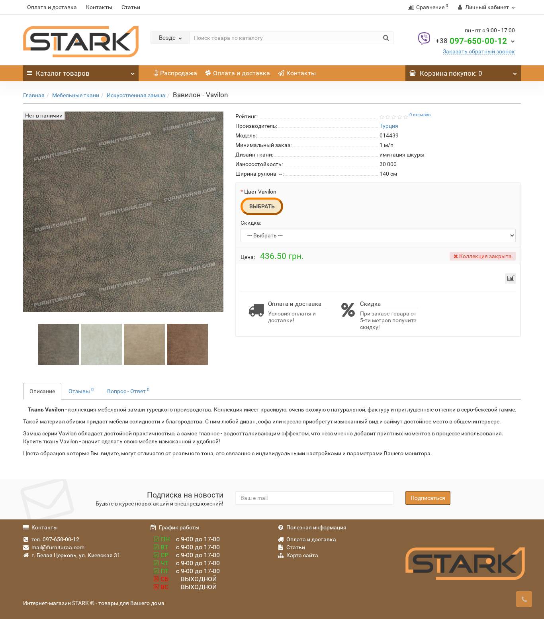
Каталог (63, 73)
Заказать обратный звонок (479, 51)
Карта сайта (302, 555)
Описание (42, 391)
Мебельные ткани (75, 95)
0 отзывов (420, 115)
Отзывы (81, 390)
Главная (34, 95)
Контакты (99, 7)
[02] (144, 344)
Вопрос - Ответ (128, 390)
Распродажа (178, 73)
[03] (187, 344)
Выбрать (262, 206)
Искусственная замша (136, 95)
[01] (101, 344)
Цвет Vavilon (260, 191)
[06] (58, 344)
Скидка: (251, 222)
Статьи (130, 7)
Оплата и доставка (52, 7)
